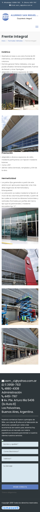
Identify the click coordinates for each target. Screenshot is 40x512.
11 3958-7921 (16, 2)
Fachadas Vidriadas (15, 41)
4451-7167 (10, 396)
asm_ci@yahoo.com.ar (24, 5)
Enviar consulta (20, 487)
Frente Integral (30, 41)
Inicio (4, 41)
